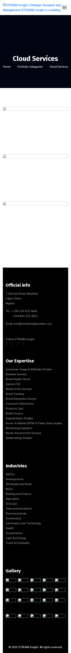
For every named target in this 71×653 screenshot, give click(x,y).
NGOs (9, 489)
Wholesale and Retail (18, 484)
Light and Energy (16, 538)
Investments (13, 518)
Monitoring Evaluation (19, 428)
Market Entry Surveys (19, 389)
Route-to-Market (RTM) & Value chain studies (34, 423)
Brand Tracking (15, 394)
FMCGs (10, 474)
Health (10, 528)
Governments (14, 533)
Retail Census (14, 413)
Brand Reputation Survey (21, 398)
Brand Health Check (18, 379)
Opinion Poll (13, 384)
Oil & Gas (11, 503)
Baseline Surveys (16, 374)
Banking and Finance (18, 494)
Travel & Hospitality (18, 543)
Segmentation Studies (19, 418)
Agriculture (12, 499)
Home (7, 66)
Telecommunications (19, 508)
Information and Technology (23, 523)
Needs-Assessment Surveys (23, 433)
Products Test (14, 408)
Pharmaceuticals (16, 513)
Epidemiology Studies (19, 438)
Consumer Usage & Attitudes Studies (29, 369)
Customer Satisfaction (20, 403)
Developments (14, 479)
